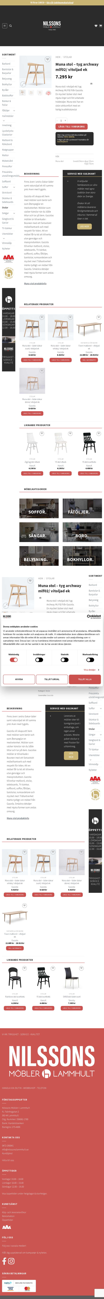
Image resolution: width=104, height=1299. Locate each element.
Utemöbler (7, 233)
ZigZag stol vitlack (32, 462)
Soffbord (6, 181)
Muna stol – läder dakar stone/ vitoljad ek (32, 400)
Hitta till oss (8, 1160)
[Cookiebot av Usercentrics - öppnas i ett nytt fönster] (89, 617)
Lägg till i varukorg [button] (32, 360)
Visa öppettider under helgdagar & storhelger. (24, 1193)
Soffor (5, 187)
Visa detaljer (90, 670)
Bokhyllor (7, 84)
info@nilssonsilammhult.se (15, 1149)
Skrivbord (7, 192)
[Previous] (23, 72)
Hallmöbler (7, 116)
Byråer (5, 89)
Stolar (5, 207)
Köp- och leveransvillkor (14, 1212)
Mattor (5, 155)
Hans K (32, 465)
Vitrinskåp (7, 243)
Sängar (5, 213)
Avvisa (19, 679)
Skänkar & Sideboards (7, 200)
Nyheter (6, 248)
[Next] (47, 72)
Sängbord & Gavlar (8, 220)
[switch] (39, 660)
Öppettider (7, 1219)
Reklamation (8, 1216)
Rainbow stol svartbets (15, 996)
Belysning (7, 78)
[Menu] (4, 25)
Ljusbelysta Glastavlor (7, 132)
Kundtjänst (7, 1153)
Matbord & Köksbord (7, 142)
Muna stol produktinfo (35, 283)
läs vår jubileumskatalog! (60, 2)
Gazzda (32, 352)
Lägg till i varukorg (71, 126)
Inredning (6, 125)
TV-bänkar (7, 228)
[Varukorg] (100, 26)
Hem (58, 57)
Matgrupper (8, 149)
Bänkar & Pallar (6, 103)
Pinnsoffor (7, 166)
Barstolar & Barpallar (7, 71)
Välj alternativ (89, 360)
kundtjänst (62, 141)
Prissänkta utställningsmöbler (11, 173)
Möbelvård (7, 160)
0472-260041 (69, 137)
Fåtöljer (5, 110)
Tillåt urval (51, 679)
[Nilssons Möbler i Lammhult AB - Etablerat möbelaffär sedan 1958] (52, 26)
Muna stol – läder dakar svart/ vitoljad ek (32, 347)
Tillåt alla (85, 679)
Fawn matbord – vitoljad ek (89, 347)
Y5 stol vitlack (60, 462)
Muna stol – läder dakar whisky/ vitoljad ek (61, 347)
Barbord (6, 63)
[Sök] (10, 26)
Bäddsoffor (7, 95)
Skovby (72, 1000)
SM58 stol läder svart (71, 996)
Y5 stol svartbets (89, 462)
